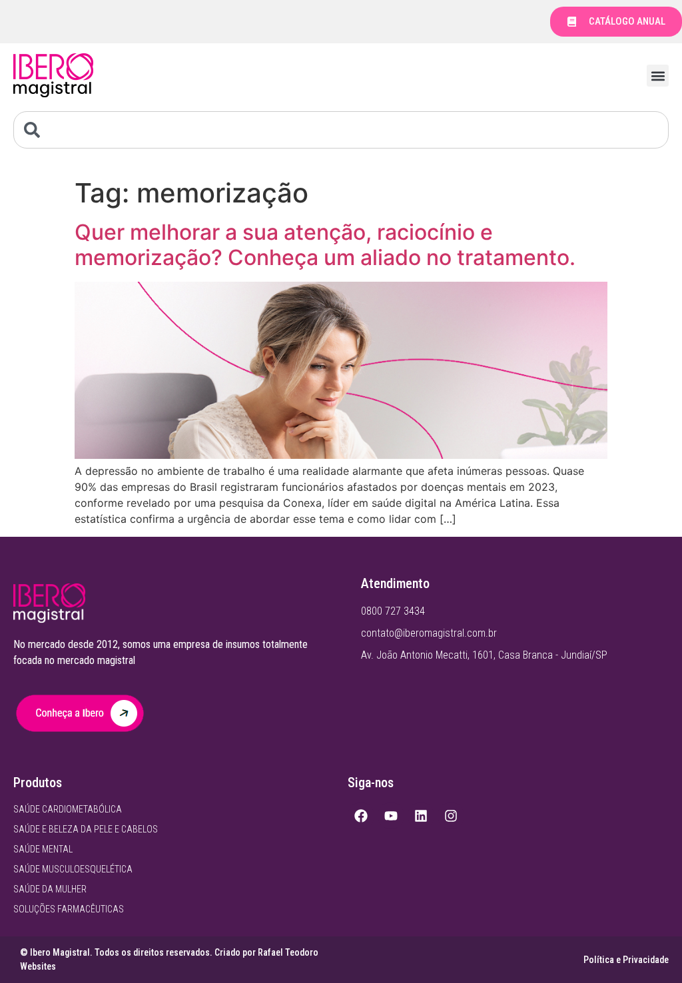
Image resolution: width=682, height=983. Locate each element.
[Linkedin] (421, 816)
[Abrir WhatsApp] (649, 949)
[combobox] (341, 130)
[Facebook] (361, 816)
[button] (658, 76)
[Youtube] (391, 816)
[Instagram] (451, 816)
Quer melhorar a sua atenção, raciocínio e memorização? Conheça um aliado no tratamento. (325, 244)
